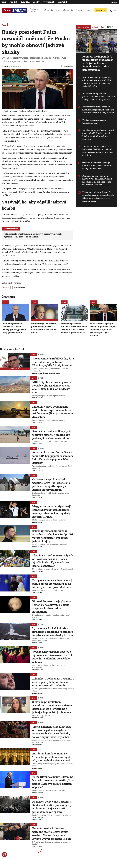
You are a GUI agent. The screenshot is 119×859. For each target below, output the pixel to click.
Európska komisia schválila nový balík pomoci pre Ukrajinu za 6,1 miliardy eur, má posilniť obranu (52, 583)
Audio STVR (62, 2)
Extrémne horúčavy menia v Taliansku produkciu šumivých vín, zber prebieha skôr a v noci (51, 757)
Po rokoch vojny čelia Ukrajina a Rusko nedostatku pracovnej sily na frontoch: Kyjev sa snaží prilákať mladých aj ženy (52, 807)
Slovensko (48, 10)
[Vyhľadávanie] (115, 10)
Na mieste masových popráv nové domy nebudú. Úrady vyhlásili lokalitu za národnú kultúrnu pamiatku (98, 135)
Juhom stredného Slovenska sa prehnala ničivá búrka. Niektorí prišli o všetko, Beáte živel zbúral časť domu (97, 151)
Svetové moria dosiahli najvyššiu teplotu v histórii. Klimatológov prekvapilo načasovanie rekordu (52, 435)
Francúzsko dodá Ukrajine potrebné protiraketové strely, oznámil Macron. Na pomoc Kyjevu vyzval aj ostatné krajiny (51, 833)
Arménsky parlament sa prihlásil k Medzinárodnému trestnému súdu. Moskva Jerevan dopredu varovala (74, 328)
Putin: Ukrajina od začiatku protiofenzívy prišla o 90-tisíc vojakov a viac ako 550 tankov (44, 328)
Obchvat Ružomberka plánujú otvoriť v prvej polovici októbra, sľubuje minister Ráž (96, 165)
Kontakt (114, 2)
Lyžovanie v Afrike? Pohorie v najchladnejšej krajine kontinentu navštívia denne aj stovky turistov (98, 109)
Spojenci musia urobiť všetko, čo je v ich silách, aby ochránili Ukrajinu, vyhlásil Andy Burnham (53, 362)
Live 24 (99, 10)
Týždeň (110, 27)
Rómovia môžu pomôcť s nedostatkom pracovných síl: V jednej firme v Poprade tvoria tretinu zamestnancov (97, 63)
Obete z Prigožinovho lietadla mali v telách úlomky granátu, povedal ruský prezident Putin (14, 328)
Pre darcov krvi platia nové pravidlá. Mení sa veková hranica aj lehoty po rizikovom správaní (98, 96)
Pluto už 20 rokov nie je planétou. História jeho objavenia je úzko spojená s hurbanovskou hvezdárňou (52, 606)
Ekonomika (68, 10)
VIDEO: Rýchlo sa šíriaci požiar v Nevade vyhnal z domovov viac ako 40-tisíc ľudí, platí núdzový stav (52, 387)
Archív (36, 2)
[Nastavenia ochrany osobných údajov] (4, 854)
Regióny (79, 10)
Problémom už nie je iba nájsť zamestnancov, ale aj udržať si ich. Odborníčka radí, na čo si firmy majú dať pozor (98, 196)
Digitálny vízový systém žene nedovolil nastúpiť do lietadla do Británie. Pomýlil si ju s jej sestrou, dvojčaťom (53, 412)
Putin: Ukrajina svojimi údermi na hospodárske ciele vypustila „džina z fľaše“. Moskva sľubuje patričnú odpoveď (53, 782)
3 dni (103, 27)
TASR (6, 66)
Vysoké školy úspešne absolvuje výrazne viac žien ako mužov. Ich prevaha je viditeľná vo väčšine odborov (52, 657)
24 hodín (95, 27)
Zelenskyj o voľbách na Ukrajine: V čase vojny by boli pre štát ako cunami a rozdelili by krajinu (53, 682)
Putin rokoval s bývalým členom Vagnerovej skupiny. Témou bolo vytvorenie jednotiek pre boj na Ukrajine (103, 329)
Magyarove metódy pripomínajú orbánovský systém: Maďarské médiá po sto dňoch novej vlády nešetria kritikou (97, 82)
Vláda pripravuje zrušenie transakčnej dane (94, 121)
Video (42, 355)
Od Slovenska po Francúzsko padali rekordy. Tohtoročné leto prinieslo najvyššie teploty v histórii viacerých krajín (51, 484)
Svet (58, 10)
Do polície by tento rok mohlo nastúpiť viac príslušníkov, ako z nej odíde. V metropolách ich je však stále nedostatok (97, 180)
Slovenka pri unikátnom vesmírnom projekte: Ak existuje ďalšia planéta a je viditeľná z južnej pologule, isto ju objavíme (52, 707)
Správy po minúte (34, 10)
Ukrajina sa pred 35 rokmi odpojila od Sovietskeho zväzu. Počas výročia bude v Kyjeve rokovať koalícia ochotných (53, 561)
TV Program (48, 2)
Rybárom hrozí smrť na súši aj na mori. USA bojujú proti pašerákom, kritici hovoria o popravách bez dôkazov (53, 457)
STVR (4, 2)
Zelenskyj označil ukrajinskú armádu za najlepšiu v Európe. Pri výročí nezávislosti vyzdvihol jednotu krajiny (52, 536)
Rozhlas (13, 2)
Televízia (25, 2)
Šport (88, 10)
